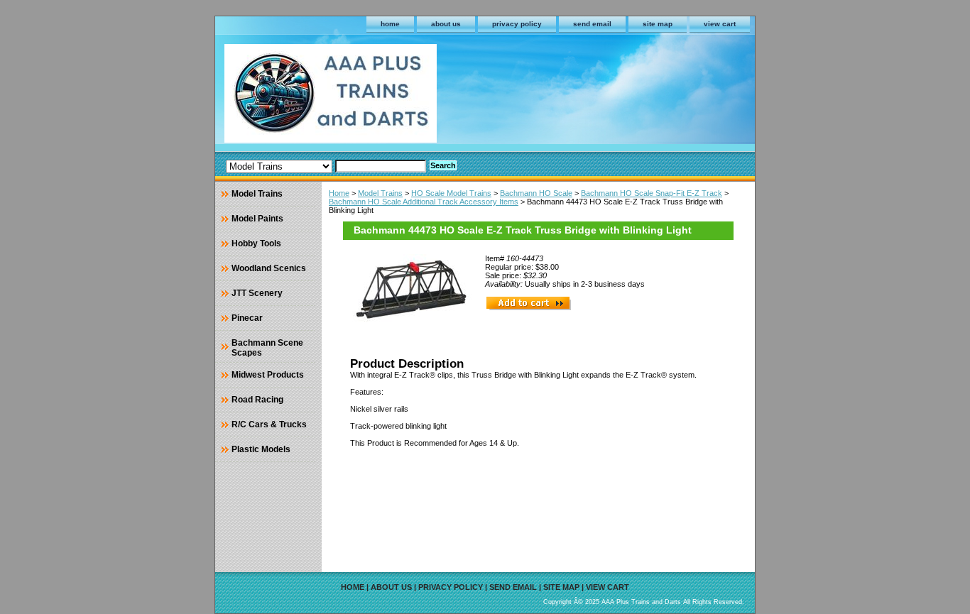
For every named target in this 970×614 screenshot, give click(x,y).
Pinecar (247, 318)
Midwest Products (267, 375)
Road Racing (257, 400)
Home (339, 193)
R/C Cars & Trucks (269, 424)
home (390, 24)
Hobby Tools (256, 243)
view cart (720, 24)
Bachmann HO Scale (536, 193)
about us (446, 24)
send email (592, 24)
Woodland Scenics (268, 268)
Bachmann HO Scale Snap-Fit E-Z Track (651, 193)
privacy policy (517, 24)
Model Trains (380, 193)
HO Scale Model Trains (451, 193)
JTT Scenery (257, 293)
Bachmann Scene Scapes (267, 348)
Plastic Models (260, 449)
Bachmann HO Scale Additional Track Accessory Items (423, 201)
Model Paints (257, 219)
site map (657, 24)
